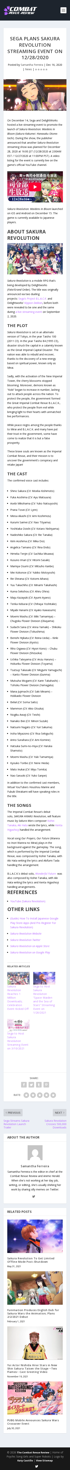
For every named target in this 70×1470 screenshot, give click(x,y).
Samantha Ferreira (32, 64)
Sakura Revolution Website (25, 933)
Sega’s (32, 298)
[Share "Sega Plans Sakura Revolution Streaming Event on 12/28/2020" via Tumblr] (39, 1084)
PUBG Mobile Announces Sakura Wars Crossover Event (33, 1421)
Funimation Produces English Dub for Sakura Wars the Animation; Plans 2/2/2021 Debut (33, 1313)
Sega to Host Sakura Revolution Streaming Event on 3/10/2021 (18, 1041)
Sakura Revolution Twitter (25, 940)
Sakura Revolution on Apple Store (29, 946)
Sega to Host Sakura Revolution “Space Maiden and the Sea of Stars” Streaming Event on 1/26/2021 (44, 999)
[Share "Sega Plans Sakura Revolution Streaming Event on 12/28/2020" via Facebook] (24, 1084)
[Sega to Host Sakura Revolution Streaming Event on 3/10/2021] (18, 1025)
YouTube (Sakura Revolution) (27, 901)
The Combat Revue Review (33, 1452)
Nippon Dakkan (33, 303)
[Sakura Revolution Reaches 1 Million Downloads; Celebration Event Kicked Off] (18, 978)
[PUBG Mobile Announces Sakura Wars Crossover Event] (35, 1398)
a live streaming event (28, 312)
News (28, 69)
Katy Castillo (25, 1460)
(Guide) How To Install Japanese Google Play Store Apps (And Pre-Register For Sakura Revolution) (34, 923)
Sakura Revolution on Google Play (30, 952)
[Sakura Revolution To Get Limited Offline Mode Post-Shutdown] (35, 1236)
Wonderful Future (45, 873)
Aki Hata (23, 825)
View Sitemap (44, 1460)
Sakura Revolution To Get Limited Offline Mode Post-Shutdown (31, 1260)
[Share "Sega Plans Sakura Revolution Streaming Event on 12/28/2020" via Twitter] (31, 1084)
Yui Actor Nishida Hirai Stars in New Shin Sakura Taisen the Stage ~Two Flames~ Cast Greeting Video (32, 1368)
